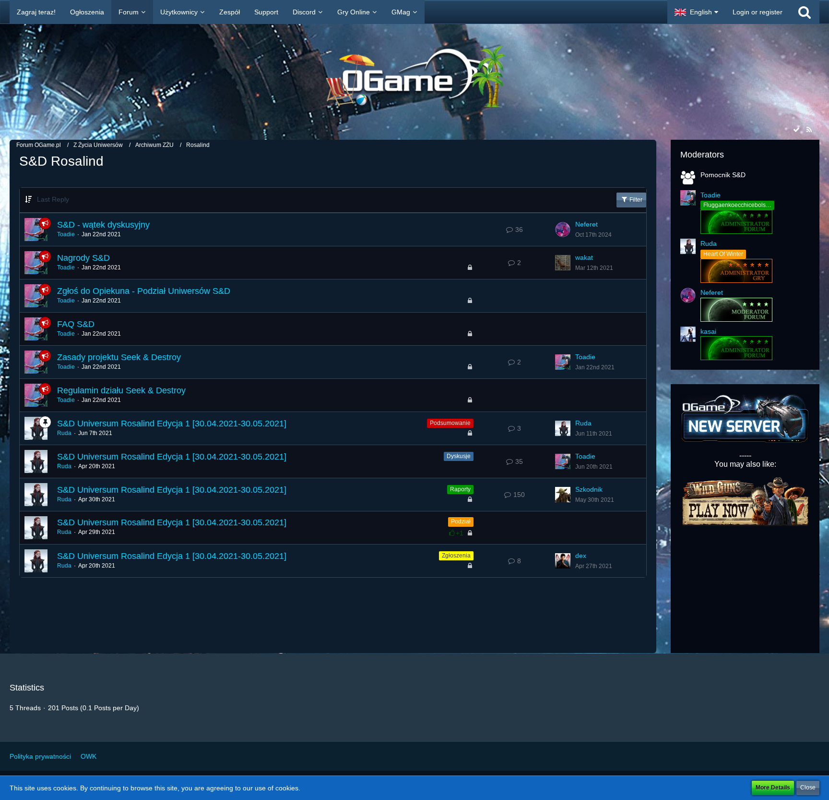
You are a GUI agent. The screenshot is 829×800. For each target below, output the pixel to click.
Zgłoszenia (456, 555)
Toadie (66, 234)
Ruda (64, 433)
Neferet (586, 224)
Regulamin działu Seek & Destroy (121, 390)
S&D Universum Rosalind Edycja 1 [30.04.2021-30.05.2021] (171, 423)
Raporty (460, 489)
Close (808, 787)
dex (580, 555)
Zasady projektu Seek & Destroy (119, 357)
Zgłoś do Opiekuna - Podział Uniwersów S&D (143, 291)
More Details (773, 787)
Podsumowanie (450, 423)
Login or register (757, 12)
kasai (708, 331)
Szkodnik (589, 489)
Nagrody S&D (83, 258)
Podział (461, 521)
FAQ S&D (76, 324)
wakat (584, 257)
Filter (635, 199)
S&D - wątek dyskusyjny (103, 225)
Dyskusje (459, 456)
